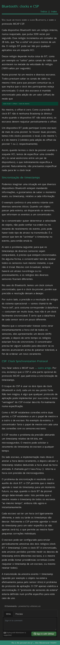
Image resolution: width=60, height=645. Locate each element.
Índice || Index (49, 11)
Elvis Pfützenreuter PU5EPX (45, 643)
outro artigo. (45, 367)
